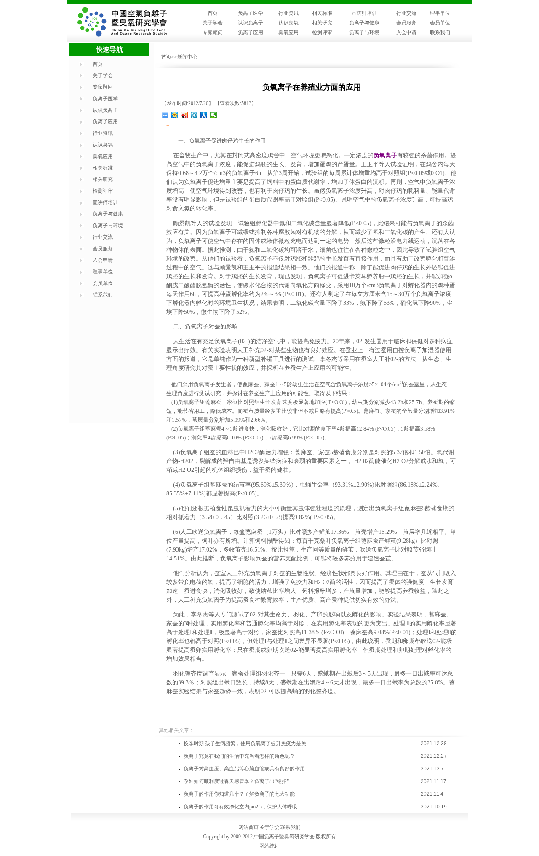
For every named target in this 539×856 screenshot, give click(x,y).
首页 (213, 13)
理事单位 (440, 13)
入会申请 (406, 32)
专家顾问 (213, 32)
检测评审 (322, 32)
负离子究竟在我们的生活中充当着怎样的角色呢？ (239, 756)
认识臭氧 (288, 23)
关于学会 (213, 23)
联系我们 (440, 32)
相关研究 (322, 23)
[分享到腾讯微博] (194, 115)
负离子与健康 (364, 23)
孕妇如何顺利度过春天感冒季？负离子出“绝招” (236, 781)
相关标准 (322, 13)
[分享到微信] (213, 115)
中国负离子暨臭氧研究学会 (284, 837)
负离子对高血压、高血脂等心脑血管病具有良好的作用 (244, 769)
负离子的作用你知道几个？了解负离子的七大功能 (239, 794)
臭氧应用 (288, 32)
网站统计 (269, 846)
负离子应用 (250, 32)
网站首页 (248, 827)
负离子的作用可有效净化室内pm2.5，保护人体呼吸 (240, 807)
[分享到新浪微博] (184, 115)
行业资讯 (288, 13)
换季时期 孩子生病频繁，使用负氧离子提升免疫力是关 (245, 743)
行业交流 (406, 13)
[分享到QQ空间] (175, 115)
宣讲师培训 (364, 13)
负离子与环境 (364, 32)
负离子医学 (250, 13)
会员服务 (406, 23)
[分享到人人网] (204, 115)
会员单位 (440, 23)
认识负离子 (250, 23)
